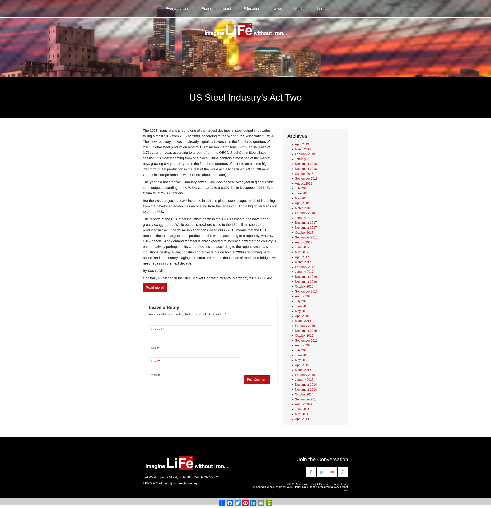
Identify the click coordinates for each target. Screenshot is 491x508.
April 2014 (302, 419)
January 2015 (304, 379)
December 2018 (306, 163)
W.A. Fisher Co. (341, 488)
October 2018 (304, 173)
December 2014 (306, 384)
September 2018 (306, 178)
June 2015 (302, 355)
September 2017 (306, 237)
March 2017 (303, 262)
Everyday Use (177, 9)
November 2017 (306, 227)
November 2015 (306, 330)
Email (155, 361)
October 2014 (304, 394)
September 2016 (306, 291)
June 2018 (302, 193)
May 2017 (301, 252)
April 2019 (302, 144)
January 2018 (304, 217)
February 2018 (305, 213)
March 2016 (303, 320)
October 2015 (304, 335)
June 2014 (302, 409)
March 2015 (303, 370)
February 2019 (305, 154)
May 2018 (301, 198)
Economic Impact (216, 9)
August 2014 (303, 404)
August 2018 (303, 183)
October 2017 (304, 232)
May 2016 (301, 311)
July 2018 (301, 188)
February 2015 (305, 374)
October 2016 (304, 286)
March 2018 (303, 208)
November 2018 (306, 168)
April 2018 (302, 203)
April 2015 (302, 365)
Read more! (155, 287)
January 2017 (304, 271)
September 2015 (306, 340)
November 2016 (306, 281)
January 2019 (304, 159)
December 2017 (306, 222)
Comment (157, 329)
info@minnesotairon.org (180, 483)
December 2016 (306, 276)
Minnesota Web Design (267, 486)
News (277, 9)
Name (155, 347)
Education (251, 9)
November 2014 (306, 389)
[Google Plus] (343, 471)
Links (321, 9)
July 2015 (301, 350)
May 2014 (301, 414)
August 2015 (303, 345)
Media (299, 9)
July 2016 (301, 301)
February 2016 (305, 325)
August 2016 (303, 296)
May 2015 (301, 360)
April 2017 (302, 257)
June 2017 (302, 247)
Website (155, 374)
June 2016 (302, 306)
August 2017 (303, 242)
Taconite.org (340, 484)
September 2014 (306, 399)
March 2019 (303, 149)
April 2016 (302, 316)
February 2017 (305, 267)
